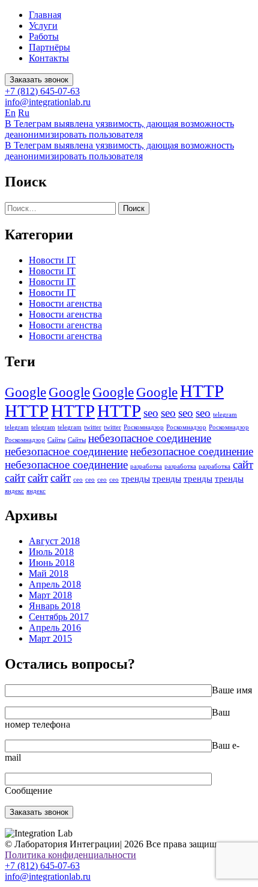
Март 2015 (50, 638)
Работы (44, 36)
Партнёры (49, 47)
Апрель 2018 (55, 584)
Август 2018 (54, 541)
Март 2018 (50, 595)
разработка (146, 466)
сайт (243, 464)
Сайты (56, 440)
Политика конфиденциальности (70, 855)
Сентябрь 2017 (59, 617)
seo (150, 413)
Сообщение (28, 790)
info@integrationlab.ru (48, 102)
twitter (92, 427)
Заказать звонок (39, 79)
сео (78, 479)
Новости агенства (65, 303)
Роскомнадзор (144, 427)
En (10, 113)
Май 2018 (48, 573)
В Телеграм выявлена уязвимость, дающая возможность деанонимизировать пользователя (119, 129)
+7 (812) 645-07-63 (42, 91)
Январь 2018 (54, 606)
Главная (45, 15)
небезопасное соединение (149, 438)
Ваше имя (232, 690)
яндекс (14, 491)
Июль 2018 (51, 552)
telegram (225, 414)
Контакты (49, 58)
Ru (23, 113)
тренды (135, 478)
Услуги (43, 25)
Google (25, 392)
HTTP (202, 391)
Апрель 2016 (55, 627)
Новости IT (52, 260)
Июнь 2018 (51, 562)
